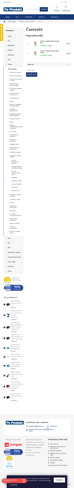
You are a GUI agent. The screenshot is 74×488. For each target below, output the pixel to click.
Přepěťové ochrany (17, 181)
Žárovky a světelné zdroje (15, 232)
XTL (9, 41)
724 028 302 (53, 426)
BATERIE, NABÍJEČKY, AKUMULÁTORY (16, 105)
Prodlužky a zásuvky (15, 72)
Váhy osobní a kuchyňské (14, 219)
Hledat (44, 9)
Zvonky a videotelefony (13, 227)
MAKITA (10, 50)
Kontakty (52, 463)
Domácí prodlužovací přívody (15, 161)
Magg (9, 36)
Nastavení (14, 485)
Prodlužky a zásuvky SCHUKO (15, 195)
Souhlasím (59, 480)
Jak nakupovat (7, 2)
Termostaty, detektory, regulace (16, 89)
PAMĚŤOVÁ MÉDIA (15, 152)
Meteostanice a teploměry (14, 135)
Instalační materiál (15, 119)
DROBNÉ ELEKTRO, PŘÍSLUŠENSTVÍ (15, 114)
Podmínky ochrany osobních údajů (58, 454)
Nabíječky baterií (14, 144)
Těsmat (10, 64)
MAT (9, 248)
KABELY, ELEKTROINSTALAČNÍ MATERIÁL (16, 126)
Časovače (14, 177)
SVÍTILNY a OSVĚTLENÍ (13, 206)
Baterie (12, 101)
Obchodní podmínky (55, 451)
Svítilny (12, 203)
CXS (9, 60)
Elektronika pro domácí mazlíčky (14, 84)
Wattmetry (15, 187)
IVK (9, 243)
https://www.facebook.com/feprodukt (37, 430)
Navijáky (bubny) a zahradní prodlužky (17, 167)
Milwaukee (11, 55)
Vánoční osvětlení (15, 223)
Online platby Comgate (56, 460)
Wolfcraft (10, 266)
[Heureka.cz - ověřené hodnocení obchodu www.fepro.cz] (13, 280)
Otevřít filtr (31, 74)
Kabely (11, 122)
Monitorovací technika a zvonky (16, 79)
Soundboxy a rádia (15, 199)
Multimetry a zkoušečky (13, 140)
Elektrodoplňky (12, 69)
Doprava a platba (54, 457)
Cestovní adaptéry (17, 184)
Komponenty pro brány (14, 257)
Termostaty (13, 211)
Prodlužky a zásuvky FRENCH (15, 156)
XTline (9, 271)
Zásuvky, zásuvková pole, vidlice (16, 172)
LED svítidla (13, 131)
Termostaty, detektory (16, 76)
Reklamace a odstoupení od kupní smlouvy (58, 447)
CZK (65, 2)
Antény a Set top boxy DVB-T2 (14, 94)
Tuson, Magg (11, 262)
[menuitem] (9, 17)
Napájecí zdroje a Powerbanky (14, 148)
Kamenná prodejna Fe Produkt (58, 465)
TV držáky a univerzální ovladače (15, 214)
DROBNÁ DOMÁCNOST (14, 110)
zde (49, 480)
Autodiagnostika (14, 98)
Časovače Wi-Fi (16, 190)
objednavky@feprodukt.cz (36, 426)
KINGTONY (11, 45)
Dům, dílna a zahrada (14, 252)
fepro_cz (52, 429)
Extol (9, 238)
